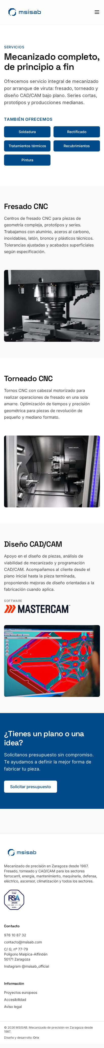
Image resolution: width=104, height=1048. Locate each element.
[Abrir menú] (97, 12)
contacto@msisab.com (23, 942)
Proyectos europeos (20, 992)
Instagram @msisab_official (26, 966)
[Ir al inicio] (24, 12)
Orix (36, 1037)
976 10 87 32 (15, 935)
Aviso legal (13, 1006)
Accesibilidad (15, 999)
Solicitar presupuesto (30, 786)
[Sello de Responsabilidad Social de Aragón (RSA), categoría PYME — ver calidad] (14, 900)
